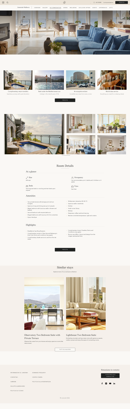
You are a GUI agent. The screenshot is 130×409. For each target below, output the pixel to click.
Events (94, 8)
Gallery (45, 8)
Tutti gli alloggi (65, 349)
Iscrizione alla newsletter (110, 375)
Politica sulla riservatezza (41, 382)
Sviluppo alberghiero (17, 386)
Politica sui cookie (17, 391)
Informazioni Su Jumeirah (19, 373)
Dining (65, 8)
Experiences (103, 8)
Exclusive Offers (84, 8)
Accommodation (55, 8)
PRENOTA (121, 2)
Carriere (13, 382)
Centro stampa (37, 377)
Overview (37, 8)
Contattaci (14, 377)
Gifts (111, 8)
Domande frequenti (39, 373)
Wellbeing (73, 8)
